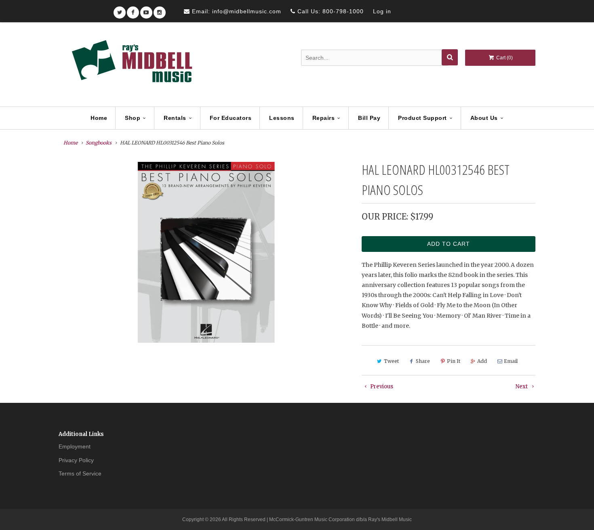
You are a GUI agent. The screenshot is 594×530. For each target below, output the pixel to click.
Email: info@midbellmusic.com (235, 11)
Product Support (422, 118)
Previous (381, 386)
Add (482, 361)
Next (522, 386)
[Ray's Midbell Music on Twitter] (120, 10)
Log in (382, 11)
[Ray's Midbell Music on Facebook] (133, 10)
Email (511, 361)
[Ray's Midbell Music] (131, 65)
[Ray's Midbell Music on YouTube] (146, 10)
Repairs (323, 118)
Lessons (282, 118)
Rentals (175, 118)
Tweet (391, 361)
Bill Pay (369, 118)
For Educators (231, 118)
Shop (132, 118)
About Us (484, 118)
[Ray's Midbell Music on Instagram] (160, 10)
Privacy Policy (76, 460)
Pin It (453, 361)
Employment (75, 446)
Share (423, 361)
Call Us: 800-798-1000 (329, 11)
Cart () (504, 58)
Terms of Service (80, 473)
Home (99, 118)
